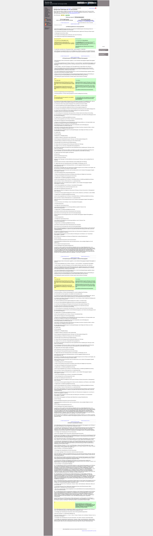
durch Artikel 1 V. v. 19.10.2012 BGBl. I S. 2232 (85, 21)
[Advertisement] (103, 28)
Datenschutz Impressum (47, 16)
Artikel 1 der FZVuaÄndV (73, 12)
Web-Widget (48, 23)
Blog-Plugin (48, 19)
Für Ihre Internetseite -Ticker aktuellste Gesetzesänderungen (102, 54)
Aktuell (46, 10)
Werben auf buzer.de (47, 28)
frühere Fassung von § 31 (64, 256)
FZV (69, 9)
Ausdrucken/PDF (90, 530)
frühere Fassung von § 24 (64, 22)
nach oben (94, 530)
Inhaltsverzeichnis (84, 530)
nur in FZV (91, 4)
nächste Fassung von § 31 (85, 256)
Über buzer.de (47, 12)
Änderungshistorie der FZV (74, 13)
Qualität (46, 13)
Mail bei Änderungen (92, 8)
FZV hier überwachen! (79, 17)
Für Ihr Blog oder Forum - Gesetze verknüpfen (103, 50)
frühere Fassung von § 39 (64, 420)
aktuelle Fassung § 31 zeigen (75, 257)
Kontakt (46, 14)
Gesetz (82, 3)
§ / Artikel (79, 3)
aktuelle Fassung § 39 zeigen (75, 421)
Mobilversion (48, 20)
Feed (47, 24)
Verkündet (47, 11)
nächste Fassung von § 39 (85, 420)
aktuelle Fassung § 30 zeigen (75, 57)
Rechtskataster (49, 25)
